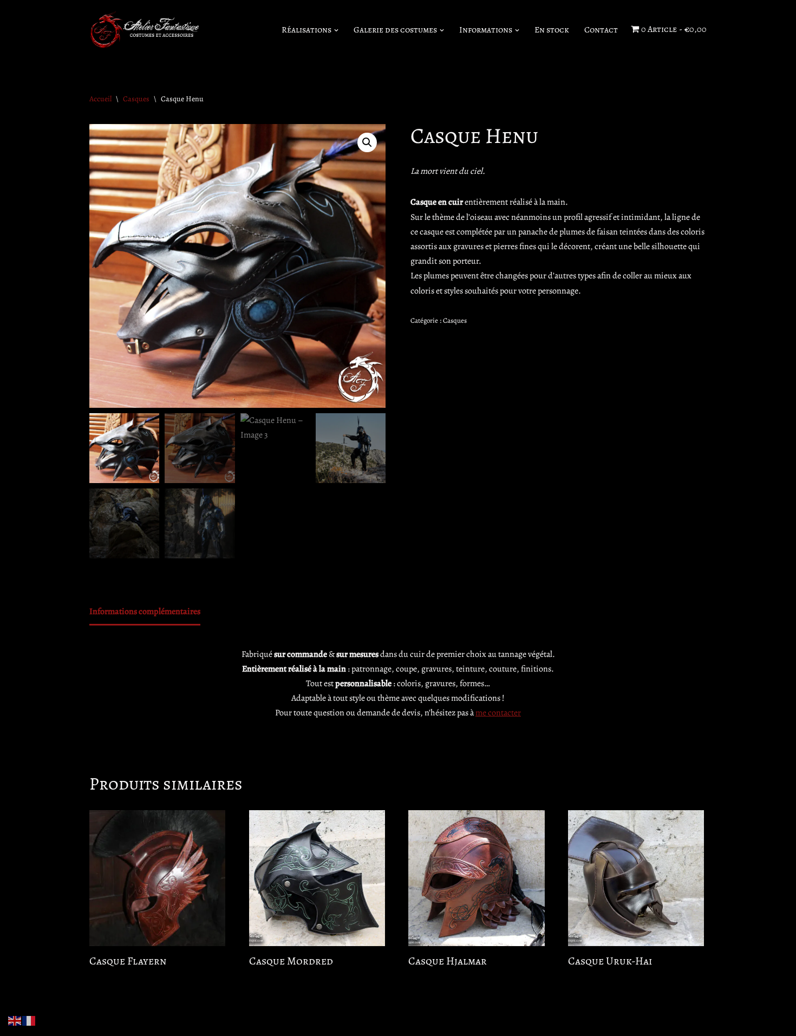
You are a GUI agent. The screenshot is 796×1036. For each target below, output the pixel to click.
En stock (551, 30)
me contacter (498, 713)
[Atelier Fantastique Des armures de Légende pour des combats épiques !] (146, 30)
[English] (15, 1020)
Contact (601, 30)
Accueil (100, 99)
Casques (136, 99)
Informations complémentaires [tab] (144, 611)
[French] (29, 1020)
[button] (336, 30)
